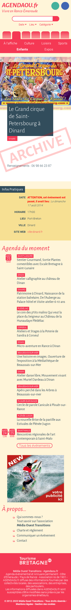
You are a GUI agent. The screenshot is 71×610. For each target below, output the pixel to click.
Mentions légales (24, 604)
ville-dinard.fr (35, 231)
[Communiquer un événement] (55, 6)
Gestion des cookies (45, 604)
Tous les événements (34, 446)
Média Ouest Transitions (31, 601)
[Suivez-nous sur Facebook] (65, 6)
